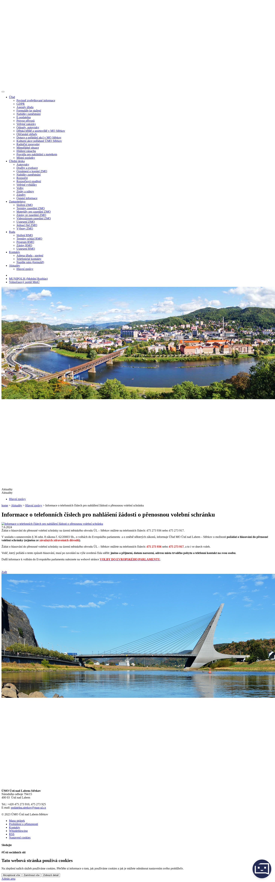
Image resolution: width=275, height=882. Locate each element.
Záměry (21, 194)
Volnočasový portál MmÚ (24, 282)
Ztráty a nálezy (25, 191)
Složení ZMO (24, 205)
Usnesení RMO (25, 248)
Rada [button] (12, 231)
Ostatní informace (26, 198)
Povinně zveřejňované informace (35, 100)
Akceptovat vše (11, 875)
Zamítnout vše (31, 875)
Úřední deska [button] (17, 161)
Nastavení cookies (19, 837)
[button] (137, 492)
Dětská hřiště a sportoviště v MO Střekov (40, 130)
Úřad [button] (12, 97)
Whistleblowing (18, 830)
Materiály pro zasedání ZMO (33, 211)
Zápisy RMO (24, 245)
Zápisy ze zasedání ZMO (31, 215)
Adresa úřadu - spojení (29, 255)
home (4, 505)
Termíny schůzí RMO (29, 238)
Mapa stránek (17, 820)
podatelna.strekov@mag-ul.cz (28, 807)
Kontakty (14, 827)
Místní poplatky (25, 157)
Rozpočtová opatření (28, 181)
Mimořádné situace (27, 147)
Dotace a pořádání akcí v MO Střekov (38, 137)
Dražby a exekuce (27, 167)
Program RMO (25, 242)
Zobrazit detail (51, 875)
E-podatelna (23, 117)
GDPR (20, 103)
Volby (20, 188)
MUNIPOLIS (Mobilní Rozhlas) (28, 278)
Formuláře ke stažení (28, 110)
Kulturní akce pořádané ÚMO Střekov (39, 140)
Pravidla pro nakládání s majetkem (36, 154)
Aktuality (16, 505)
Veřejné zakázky (26, 124)
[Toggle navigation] (2, 91)
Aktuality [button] (14, 265)
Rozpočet (22, 178)
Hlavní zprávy (24, 269)
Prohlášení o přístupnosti (23, 824)
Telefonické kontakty (28, 258)
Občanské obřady (26, 134)
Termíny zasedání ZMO (30, 208)
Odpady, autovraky (27, 127)
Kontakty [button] (14, 252)
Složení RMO (24, 235)
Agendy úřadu (24, 107)
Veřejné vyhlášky (26, 184)
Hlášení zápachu (26, 151)
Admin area (8, 878)
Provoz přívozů (25, 120)
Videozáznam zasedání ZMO (33, 218)
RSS (11, 834)
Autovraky (22, 164)
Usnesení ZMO (25, 221)
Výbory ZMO (24, 228)
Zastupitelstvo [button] (17, 201)
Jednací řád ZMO (26, 225)
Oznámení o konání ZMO (31, 171)
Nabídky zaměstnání (28, 114)
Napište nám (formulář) (30, 262)
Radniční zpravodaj (27, 144)
